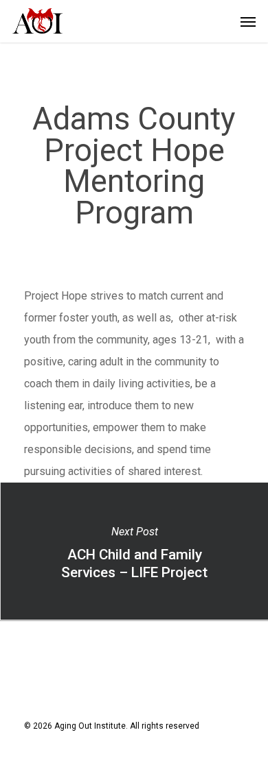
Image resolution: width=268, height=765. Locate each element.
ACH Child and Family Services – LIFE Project (134, 551)
